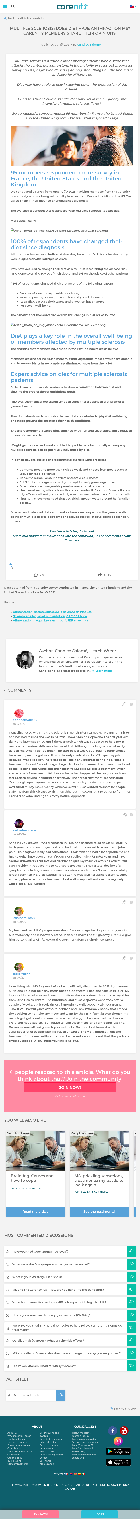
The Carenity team (17, 1439)
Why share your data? (19, 1436)
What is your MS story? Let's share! (37, 1277)
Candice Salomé (89, 44)
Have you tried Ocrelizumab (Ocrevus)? (40, 1251)
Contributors (14, 1448)
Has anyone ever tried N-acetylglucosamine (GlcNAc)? (51, 1315)
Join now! (70, 1087)
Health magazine (81, 1432)
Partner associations (18, 1445)
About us (12, 1432)
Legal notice (46, 1448)
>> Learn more (102, 671)
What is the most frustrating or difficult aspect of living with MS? (59, 1302)
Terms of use (47, 1451)
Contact (44, 1457)
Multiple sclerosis (26, 1395)
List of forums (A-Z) (82, 1445)
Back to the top (124, 1408)
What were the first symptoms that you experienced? (51, 1264)
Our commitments (17, 1464)
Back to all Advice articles (26, 18)
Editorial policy (48, 1442)
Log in (99, 1514)
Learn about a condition (85, 1439)
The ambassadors (17, 1442)
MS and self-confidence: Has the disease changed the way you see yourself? (66, 1353)
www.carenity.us (26, 1485)
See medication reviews (85, 1442)
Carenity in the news (51, 1439)
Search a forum (80, 1436)
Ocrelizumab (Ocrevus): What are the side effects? (48, 1340)
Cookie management (51, 1454)
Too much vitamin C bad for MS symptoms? (44, 1366)
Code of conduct (49, 1445)
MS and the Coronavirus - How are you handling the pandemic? (58, 1289)
